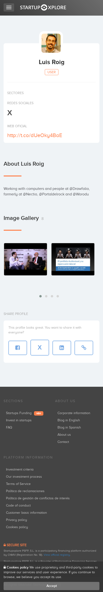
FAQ (9, 427)
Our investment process (24, 476)
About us (64, 434)
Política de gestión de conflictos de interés (38, 498)
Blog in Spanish (69, 427)
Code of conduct (18, 505)
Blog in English (68, 420)
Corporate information (73, 413)
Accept (51, 586)
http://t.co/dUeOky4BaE (34, 135)
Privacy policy (16, 520)
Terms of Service (18, 484)
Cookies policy (17, 527)
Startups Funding (23, 413)
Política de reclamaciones (25, 491)
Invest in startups (19, 420)
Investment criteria (20, 469)
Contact (63, 442)
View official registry (57, 554)
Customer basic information (26, 512)
